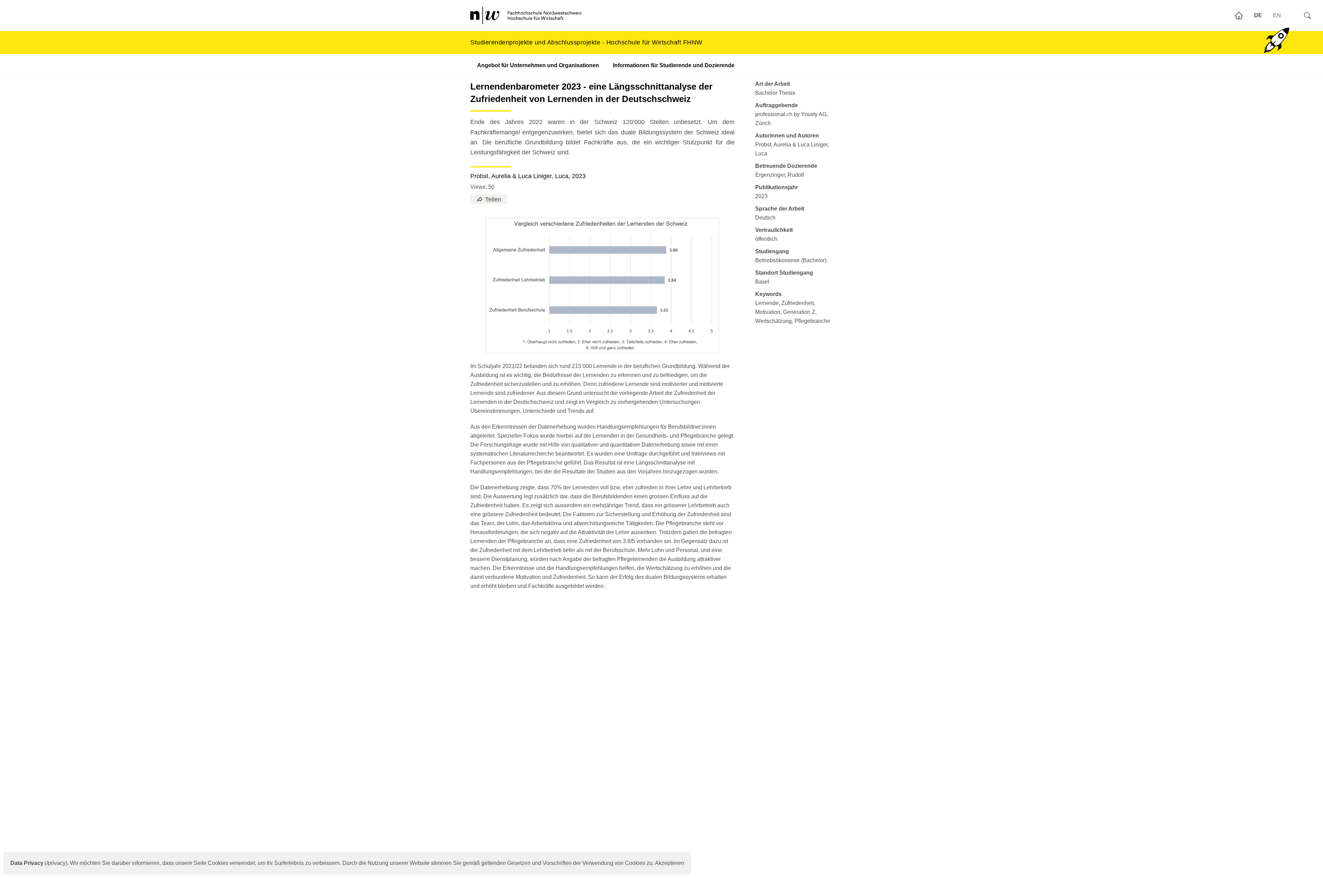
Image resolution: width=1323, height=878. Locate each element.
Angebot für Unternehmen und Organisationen (538, 65)
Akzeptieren (669, 863)
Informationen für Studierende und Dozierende (674, 65)
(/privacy (37, 863)
